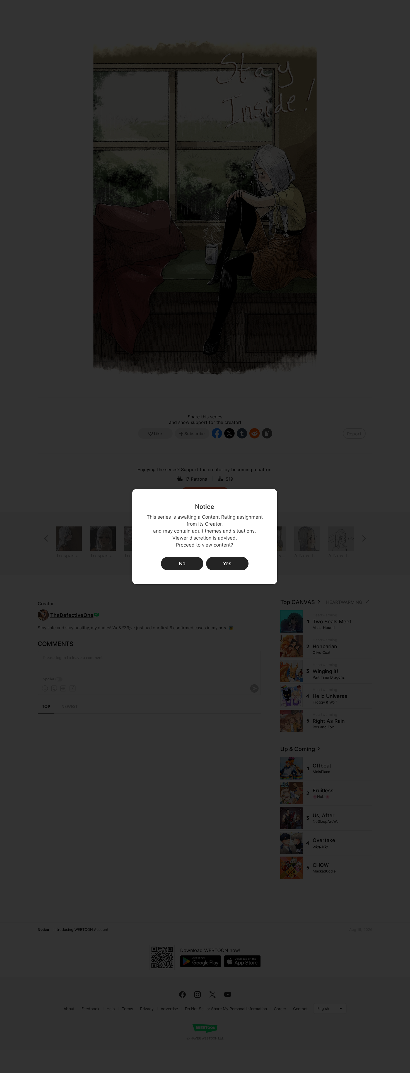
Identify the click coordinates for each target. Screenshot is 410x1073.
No (182, 563)
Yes (227, 563)
